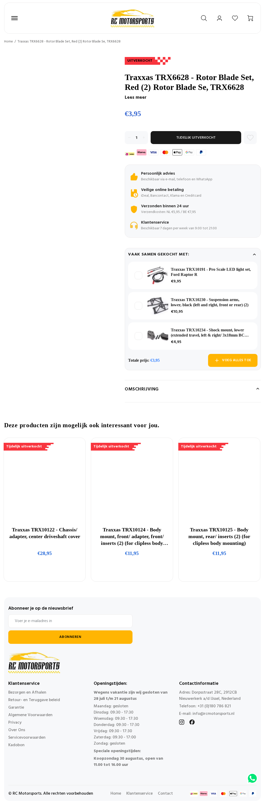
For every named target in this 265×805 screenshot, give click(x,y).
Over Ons (16, 730)
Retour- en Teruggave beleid (34, 700)
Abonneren (70, 637)
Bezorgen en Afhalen (27, 692)
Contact (165, 793)
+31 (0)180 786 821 (214, 706)
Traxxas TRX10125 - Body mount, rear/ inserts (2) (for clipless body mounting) (219, 536)
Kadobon (16, 745)
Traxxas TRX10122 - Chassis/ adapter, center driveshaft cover (44, 533)
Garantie (16, 707)
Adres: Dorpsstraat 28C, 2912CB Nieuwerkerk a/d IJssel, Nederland (210, 695)
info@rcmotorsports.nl (213, 713)
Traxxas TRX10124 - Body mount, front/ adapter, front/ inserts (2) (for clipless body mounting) (132, 536)
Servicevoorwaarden (27, 737)
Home (8, 41)
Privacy (14, 722)
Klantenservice (139, 793)
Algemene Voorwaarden (30, 715)
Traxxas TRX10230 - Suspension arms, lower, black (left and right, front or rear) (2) (209, 302)
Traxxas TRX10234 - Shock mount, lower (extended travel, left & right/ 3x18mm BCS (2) (209, 333)
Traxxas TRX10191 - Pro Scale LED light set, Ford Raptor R (211, 272)
